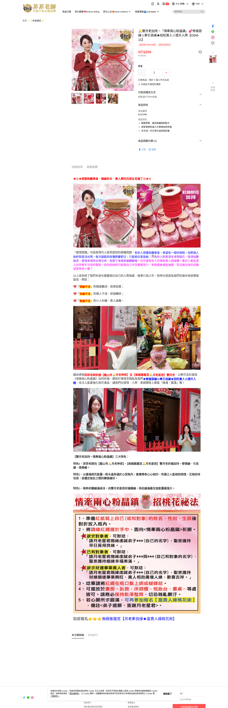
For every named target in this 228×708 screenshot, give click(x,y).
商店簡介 (87, 703)
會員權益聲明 (133, 707)
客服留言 (131, 703)
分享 (144, 149)
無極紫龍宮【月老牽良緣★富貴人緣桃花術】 (139, 619)
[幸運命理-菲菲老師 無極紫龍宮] (39, 8)
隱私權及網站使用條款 (93, 707)
